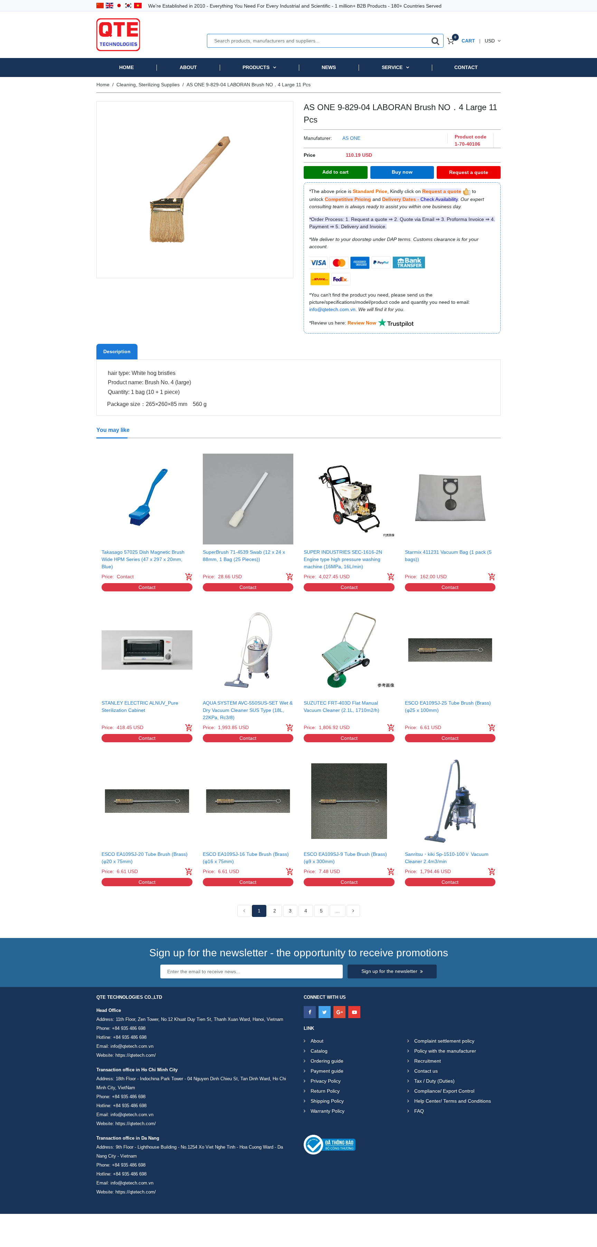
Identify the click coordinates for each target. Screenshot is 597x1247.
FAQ (419, 1111)
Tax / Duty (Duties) (434, 1081)
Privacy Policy (326, 1081)
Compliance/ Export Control (444, 1091)
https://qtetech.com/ (135, 1055)
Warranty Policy (327, 1111)
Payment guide (327, 1071)
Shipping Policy (327, 1101)
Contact (466, 67)
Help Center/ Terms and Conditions (452, 1101)
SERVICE (392, 67)
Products (256, 67)
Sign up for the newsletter (389, 971)
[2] (353, 911)
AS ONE (351, 138)
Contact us (426, 1071)
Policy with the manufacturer (445, 1051)
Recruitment (427, 1061)
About (188, 67)
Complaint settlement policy (444, 1041)
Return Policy (325, 1091)
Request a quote (468, 172)
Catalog (319, 1051)
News (329, 67)
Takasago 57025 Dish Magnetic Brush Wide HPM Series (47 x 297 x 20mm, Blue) (143, 559)
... (337, 911)
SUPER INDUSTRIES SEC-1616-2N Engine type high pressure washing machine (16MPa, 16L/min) (343, 559)
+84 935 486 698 (128, 1028)
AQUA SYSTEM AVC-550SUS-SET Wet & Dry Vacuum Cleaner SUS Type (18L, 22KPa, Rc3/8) (248, 710)
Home (126, 67)
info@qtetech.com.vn (132, 1046)
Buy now (402, 172)
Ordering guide (327, 1061)
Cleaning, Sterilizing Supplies (148, 84)
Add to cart (335, 172)
